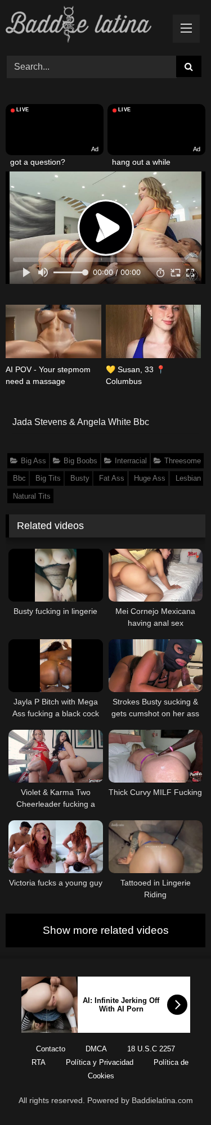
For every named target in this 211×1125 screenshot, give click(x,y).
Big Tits (48, 478)
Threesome (182, 461)
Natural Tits (32, 496)
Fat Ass (111, 478)
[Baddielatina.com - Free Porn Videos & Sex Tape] (87, 26)
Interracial (131, 461)
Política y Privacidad (99, 1062)
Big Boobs (80, 461)
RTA (39, 1062)
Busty (79, 478)
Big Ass (33, 461)
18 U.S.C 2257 (151, 1049)
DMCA (96, 1049)
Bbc (19, 478)
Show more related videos (106, 930)
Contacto (50, 1049)
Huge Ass (149, 478)
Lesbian (188, 478)
